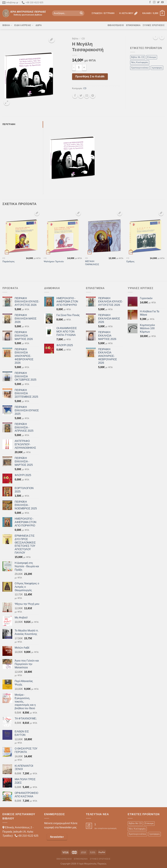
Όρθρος (130, 261)
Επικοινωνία (133, 25)
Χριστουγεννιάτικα (140, 67)
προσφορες (157, 67)
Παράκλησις (8, 261)
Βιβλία (6, 25)
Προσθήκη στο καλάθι (90, 76)
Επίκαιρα (151, 57)
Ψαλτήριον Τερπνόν (54, 261)
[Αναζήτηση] (81, 13)
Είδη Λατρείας (22, 25)
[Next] (164, 245)
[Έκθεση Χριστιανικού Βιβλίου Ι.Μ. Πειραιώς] (24, 13)
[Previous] (2, 245)
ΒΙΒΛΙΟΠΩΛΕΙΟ (116, 25)
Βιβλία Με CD (137, 57)
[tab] (22, 124)
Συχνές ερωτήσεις (154, 25)
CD (83, 38)
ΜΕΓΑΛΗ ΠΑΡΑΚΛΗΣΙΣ (92, 263)
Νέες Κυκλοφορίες (139, 62)
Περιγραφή (8, 124)
